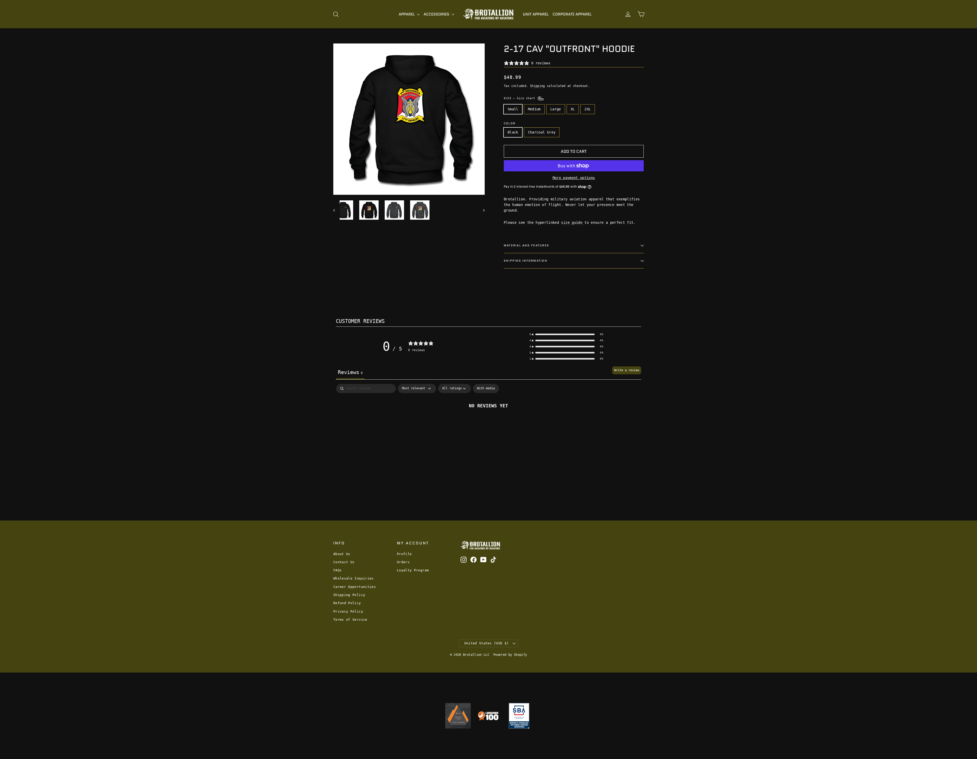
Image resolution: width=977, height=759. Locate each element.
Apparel (407, 14)
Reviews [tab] (350, 372)
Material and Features (526, 245)
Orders (403, 562)
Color (509, 123)
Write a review (626, 370)
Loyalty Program (413, 570)
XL (573, 109)
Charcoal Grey (542, 132)
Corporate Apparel (572, 14)
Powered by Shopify (510, 655)
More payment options (574, 178)
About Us (341, 554)
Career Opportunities (354, 587)
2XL (587, 109)
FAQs (337, 570)
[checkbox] (486, 388)
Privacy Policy (348, 611)
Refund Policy (347, 603)
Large (555, 109)
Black (513, 132)
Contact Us (344, 562)
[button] (566, 334)
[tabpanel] (488, 422)
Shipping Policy (349, 595)
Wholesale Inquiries (353, 578)
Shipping (537, 86)
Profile (404, 554)
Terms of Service (350, 619)
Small (513, 109)
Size (520, 98)
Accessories (437, 14)
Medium (534, 109)
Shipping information (525, 261)
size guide (572, 222)
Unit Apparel (536, 14)
